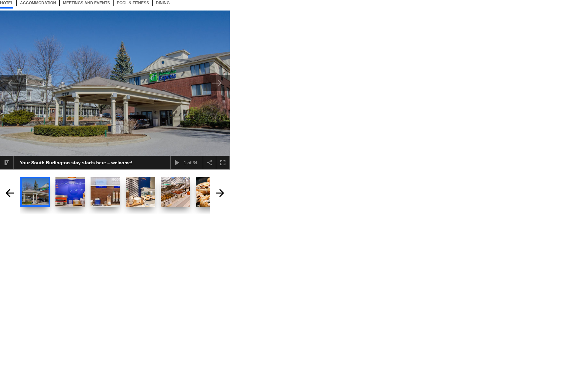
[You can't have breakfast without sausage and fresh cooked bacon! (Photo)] (175, 192)
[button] (7, 162)
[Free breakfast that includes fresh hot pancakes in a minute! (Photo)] (70, 192)
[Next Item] (216, 83)
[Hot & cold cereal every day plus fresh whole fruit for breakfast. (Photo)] (105, 192)
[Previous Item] (13, 83)
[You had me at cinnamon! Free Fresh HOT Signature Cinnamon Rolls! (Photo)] (140, 192)
